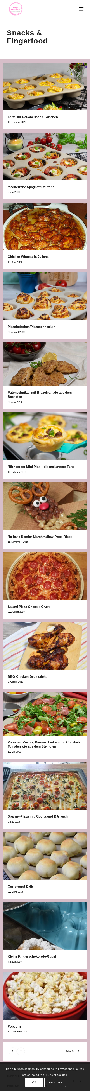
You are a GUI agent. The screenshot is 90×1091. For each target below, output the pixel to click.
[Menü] (81, 9)
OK (34, 1082)
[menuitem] (81, 9)
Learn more (55, 1082)
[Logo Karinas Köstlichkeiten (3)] (37, 9)
